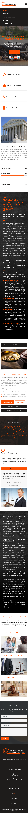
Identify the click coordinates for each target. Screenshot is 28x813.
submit (5, 738)
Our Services (20, 402)
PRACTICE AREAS (9, 17)
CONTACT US (7, 23)
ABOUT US (6, 14)
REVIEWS (6, 20)
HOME (5, 10)
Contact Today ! (7, 402)
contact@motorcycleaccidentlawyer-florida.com (14, 779)
